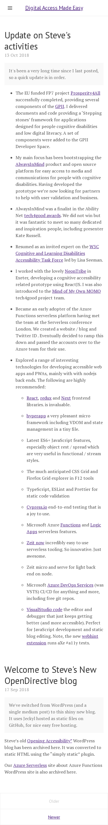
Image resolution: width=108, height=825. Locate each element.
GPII (59, 106)
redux (46, 398)
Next (66, 398)
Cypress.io (37, 507)
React (32, 398)
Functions (70, 525)
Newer (54, 817)
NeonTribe (75, 271)
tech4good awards (42, 215)
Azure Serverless (30, 765)
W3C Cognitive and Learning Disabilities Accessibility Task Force (57, 253)
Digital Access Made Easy (54, 7)
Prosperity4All (85, 93)
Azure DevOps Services (70, 585)
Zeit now (35, 543)
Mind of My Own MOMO (76, 291)
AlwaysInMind (30, 164)
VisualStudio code (44, 609)
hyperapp (36, 416)
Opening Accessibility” (49, 741)
